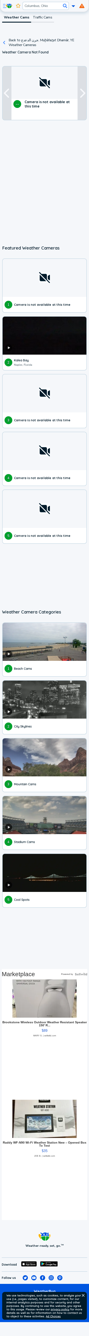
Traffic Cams (42, 17)
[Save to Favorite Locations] (18, 6)
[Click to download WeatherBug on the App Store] (29, 1264)
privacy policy (60, 1309)
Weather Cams (16, 17)
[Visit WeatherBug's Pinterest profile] (59, 1277)
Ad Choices (53, 1316)
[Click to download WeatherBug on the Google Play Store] (49, 1264)
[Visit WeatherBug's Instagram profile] (51, 1277)
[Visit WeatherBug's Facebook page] (42, 1277)
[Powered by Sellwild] (81, 974)
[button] (83, 1295)
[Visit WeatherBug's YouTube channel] (34, 1277)
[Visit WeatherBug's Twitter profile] (25, 1277)
